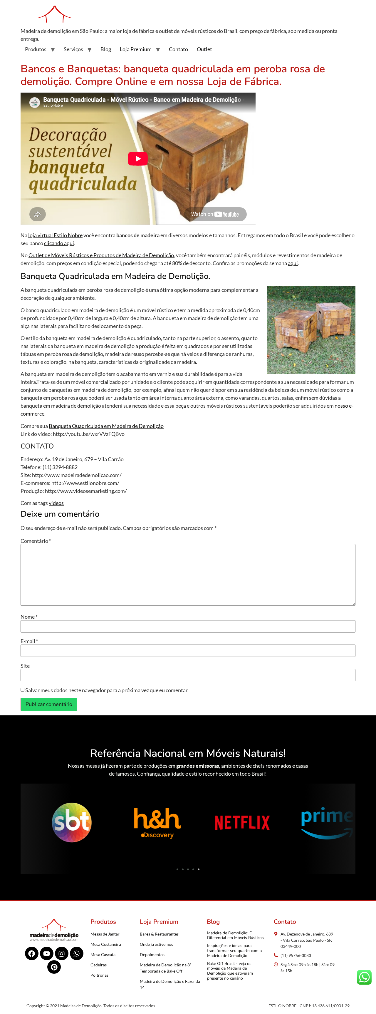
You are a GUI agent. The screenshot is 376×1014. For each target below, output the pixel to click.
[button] (27, 824)
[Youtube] (46, 953)
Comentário (36, 540)
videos (56, 503)
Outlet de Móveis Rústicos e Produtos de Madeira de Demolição (101, 255)
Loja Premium (136, 49)
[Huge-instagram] (61, 953)
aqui (293, 263)
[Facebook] (31, 953)
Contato (178, 49)
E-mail (29, 641)
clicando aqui (59, 243)
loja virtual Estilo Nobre (55, 235)
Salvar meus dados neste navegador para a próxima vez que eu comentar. (107, 690)
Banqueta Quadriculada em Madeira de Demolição (106, 426)
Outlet (204, 49)
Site (25, 665)
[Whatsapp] (76, 953)
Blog (105, 49)
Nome (29, 616)
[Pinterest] (54, 967)
